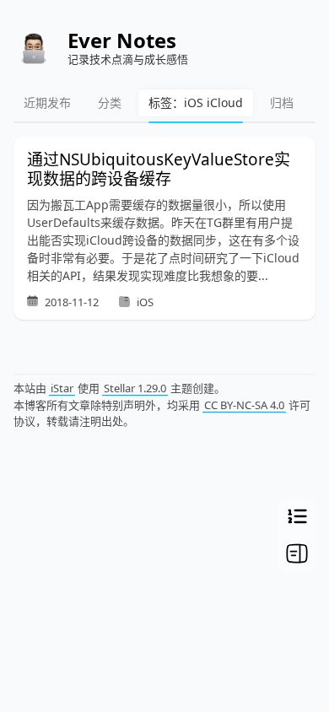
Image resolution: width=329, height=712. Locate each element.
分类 (109, 102)
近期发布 (47, 102)
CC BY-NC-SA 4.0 (244, 405)
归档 (282, 102)
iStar (62, 388)
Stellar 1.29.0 (135, 388)
